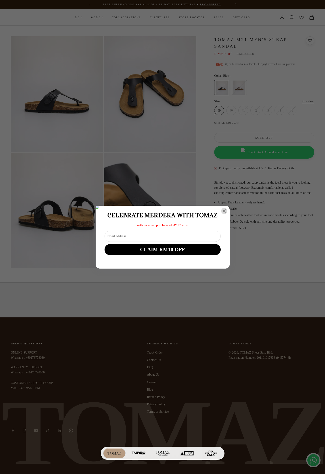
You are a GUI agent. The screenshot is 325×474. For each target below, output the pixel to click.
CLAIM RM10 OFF (162, 249)
